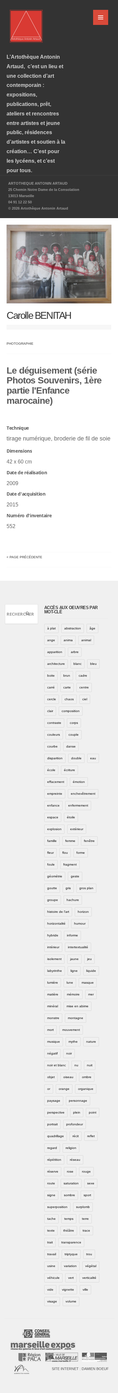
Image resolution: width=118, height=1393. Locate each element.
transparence (71, 1242)
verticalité (89, 1278)
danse (71, 746)
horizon (83, 911)
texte (51, 1230)
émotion (79, 782)
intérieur (53, 947)
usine (51, 1266)
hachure (73, 900)
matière (52, 994)
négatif (52, 1053)
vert (71, 1278)
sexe (90, 1183)
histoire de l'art (58, 911)
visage (52, 1301)
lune (70, 982)
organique (85, 1089)
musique (53, 1041)
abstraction (72, 628)
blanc (77, 664)
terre (85, 1218)
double (76, 758)
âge (92, 628)
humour (80, 923)
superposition (57, 1207)
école (51, 770)
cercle (51, 699)
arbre (75, 652)
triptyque (71, 1254)
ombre (86, 1077)
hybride (52, 935)
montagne (75, 1018)
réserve (52, 1171)
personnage (78, 1100)
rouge (86, 1171)
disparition (55, 758)
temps (68, 1218)
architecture (56, 664)
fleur (50, 852)
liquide (91, 971)
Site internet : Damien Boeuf (80, 1369)
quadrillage (55, 1136)
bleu (93, 664)
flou (65, 852)
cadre (83, 675)
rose (70, 1171)
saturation (71, 1183)
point (92, 1112)
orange (64, 1089)
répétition (54, 1159)
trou (89, 1254)
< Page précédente (24, 557)
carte (67, 687)
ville (85, 1289)
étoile (71, 817)
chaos (69, 699)
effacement (55, 782)
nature (91, 1041)
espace (52, 817)
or (48, 1089)
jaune (74, 959)
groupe (52, 900)
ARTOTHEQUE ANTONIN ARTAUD (38, 183)
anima (68, 640)
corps (74, 723)
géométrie (54, 876)
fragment (70, 864)
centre (84, 687)
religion (71, 1148)
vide (50, 1289)
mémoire (73, 994)
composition (71, 711)
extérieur (76, 829)
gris (68, 888)
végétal (90, 1266)
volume (71, 1301)
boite (51, 675)
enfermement (78, 805)
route (51, 1183)
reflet (91, 1136)
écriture (69, 770)
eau (93, 758)
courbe (52, 746)
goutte (52, 888)
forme (80, 852)
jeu (89, 959)
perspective (56, 1112)
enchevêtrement (83, 793)
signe (51, 1195)
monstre (53, 1018)
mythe (73, 1041)
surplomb (83, 1207)
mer (91, 994)
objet (51, 1077)
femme (70, 841)
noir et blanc (56, 1065)
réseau (75, 1159)
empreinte (54, 793)
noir (69, 1053)
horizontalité (56, 923)
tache (51, 1218)
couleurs (53, 734)
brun (66, 675)
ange (51, 640)
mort (50, 1030)
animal (86, 640)
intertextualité (78, 947)
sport (87, 1195)
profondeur (74, 1124)
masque (88, 982)
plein (76, 1112)
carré (51, 687)
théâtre (68, 1230)
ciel (84, 699)
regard (52, 1148)
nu (76, 1065)
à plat (51, 628)
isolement (54, 959)
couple (74, 734)
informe (72, 935)
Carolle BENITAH (39, 315)
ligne (74, 971)
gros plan (86, 888)
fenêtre (89, 841)
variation (70, 1266)
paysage (53, 1100)
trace (86, 1230)
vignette (68, 1289)
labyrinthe (54, 971)
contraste (54, 723)
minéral (52, 1006)
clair (50, 711)
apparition (54, 652)
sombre (69, 1195)
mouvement (71, 1030)
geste (75, 876)
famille (52, 841)
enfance (53, 805)
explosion (54, 829)
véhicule (53, 1278)
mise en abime (77, 1006)
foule (51, 864)
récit (75, 1136)
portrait (52, 1124)
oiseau (68, 1077)
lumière (52, 982)
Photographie (20, 343)
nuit (89, 1065)
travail (51, 1254)
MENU (100, 17)
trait (50, 1242)
